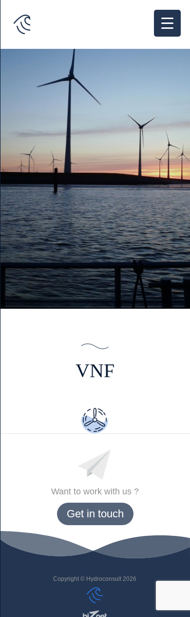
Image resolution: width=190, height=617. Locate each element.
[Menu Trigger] (167, 23)
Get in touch (95, 514)
